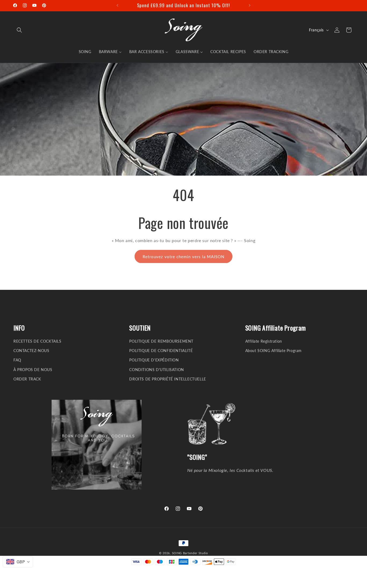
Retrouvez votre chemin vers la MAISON (183, 256)
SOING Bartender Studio (190, 553)
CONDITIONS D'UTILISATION (156, 369)
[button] (19, 30)
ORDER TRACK (27, 379)
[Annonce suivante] (250, 5)
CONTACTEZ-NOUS (31, 350)
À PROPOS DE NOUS (32, 369)
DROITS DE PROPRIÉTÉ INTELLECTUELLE (167, 379)
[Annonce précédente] (117, 5)
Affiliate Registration (263, 341)
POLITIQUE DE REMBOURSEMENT (161, 341)
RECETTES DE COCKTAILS (37, 341)
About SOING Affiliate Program (273, 350)
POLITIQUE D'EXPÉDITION (154, 360)
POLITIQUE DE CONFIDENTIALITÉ (161, 350)
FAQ (17, 360)
